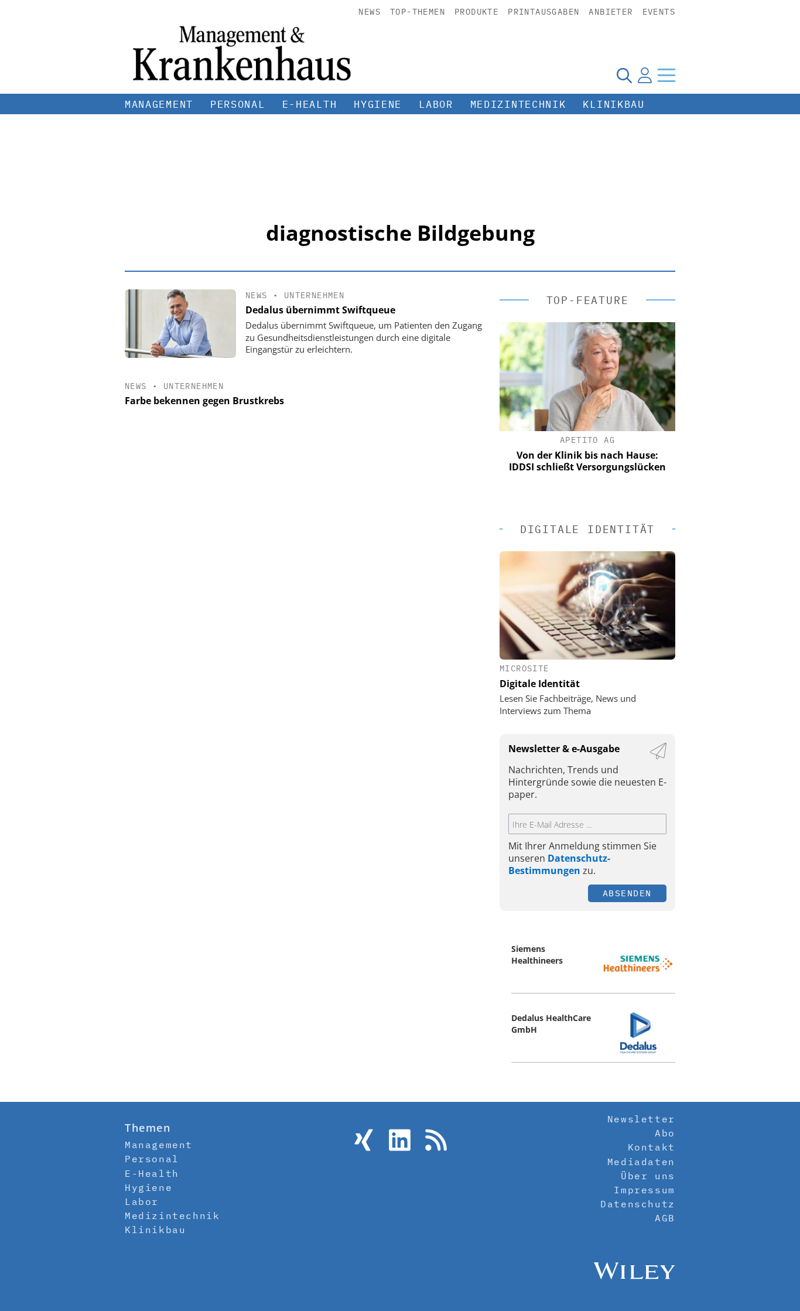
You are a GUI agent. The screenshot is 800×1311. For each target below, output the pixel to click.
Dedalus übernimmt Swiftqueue (320, 309)
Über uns (648, 1176)
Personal (237, 104)
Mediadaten (641, 1161)
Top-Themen (417, 11)
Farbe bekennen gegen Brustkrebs (204, 400)
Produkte (476, 11)
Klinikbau (613, 104)
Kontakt (651, 1147)
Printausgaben (543, 11)
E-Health (309, 104)
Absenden (627, 893)
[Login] (645, 75)
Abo (665, 1133)
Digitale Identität (540, 683)
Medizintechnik (518, 104)
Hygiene (378, 104)
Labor (436, 104)
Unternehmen (314, 295)
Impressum (644, 1190)
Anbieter (611, 11)
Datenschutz (637, 1204)
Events (658, 11)
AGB (665, 1218)
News (369, 11)
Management (159, 104)
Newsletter (641, 1119)
